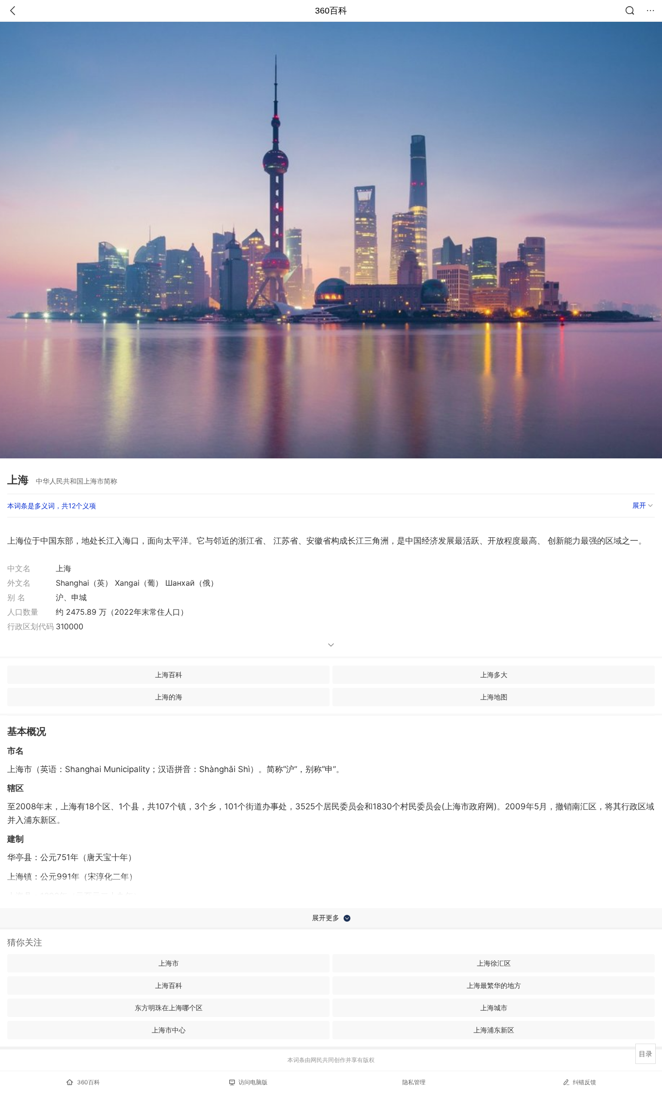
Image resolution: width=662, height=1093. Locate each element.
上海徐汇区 (494, 963)
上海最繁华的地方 (494, 985)
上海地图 (493, 697)
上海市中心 (169, 1030)
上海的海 (168, 697)
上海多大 (493, 674)
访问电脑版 (253, 1082)
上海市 (168, 963)
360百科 (331, 10)
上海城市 (493, 1007)
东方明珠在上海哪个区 (169, 1007)
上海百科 (168, 674)
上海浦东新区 (493, 1030)
